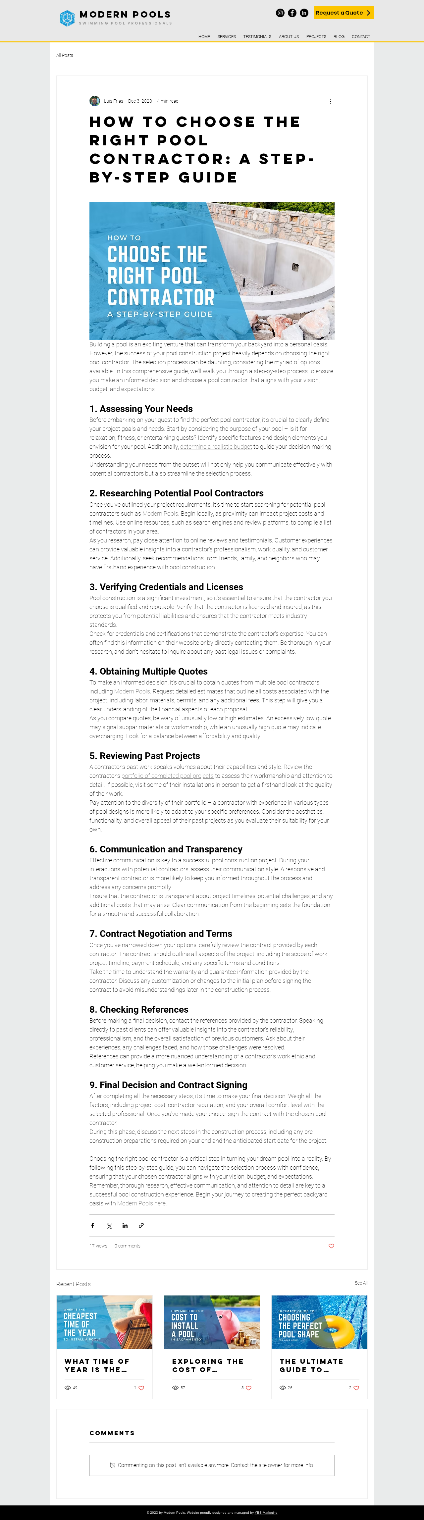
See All (361, 1283)
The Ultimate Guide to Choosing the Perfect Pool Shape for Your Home (319, 1365)
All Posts (64, 55)
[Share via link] (141, 1225)
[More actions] (331, 101)
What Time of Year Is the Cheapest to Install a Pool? (104, 1365)
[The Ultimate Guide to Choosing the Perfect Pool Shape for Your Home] (319, 1322)
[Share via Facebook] (92, 1225)
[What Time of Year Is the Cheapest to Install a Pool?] (104, 1322)
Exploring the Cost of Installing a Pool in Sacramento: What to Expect (211, 1365)
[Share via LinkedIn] (125, 1225)
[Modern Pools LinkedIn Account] (304, 13)
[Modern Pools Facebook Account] (292, 13)
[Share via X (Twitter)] (109, 1225)
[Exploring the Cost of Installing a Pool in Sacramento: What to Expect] (212, 1322)
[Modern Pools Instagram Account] (280, 13)
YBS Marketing (266, 1512)
